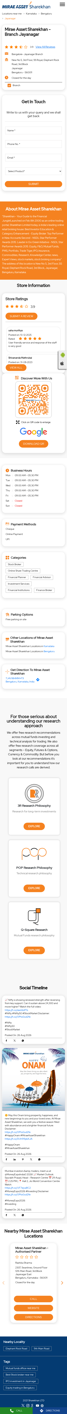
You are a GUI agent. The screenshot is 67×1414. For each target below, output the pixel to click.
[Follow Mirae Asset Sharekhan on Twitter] (23, 1406)
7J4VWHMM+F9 (15, 678)
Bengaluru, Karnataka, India (20, 681)
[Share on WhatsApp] (22, 1041)
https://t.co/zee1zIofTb (16, 1010)
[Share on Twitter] (15, 1041)
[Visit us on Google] (33, 1406)
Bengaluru (46, 13)
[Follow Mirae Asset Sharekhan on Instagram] (28, 1406)
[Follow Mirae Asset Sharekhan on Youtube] (38, 1406)
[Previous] (4, 1283)
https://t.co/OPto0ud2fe (18, 1016)
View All (16, 367)
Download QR (33, 444)
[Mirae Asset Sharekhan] (26, 4)
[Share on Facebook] (7, 1041)
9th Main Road (41, 1348)
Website (34, 1308)
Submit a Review (21, 316)
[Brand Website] (43, 1406)
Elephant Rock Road (16, 1348)
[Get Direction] (38, 680)
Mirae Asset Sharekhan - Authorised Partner (31, 1250)
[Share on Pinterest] (23, 1160)
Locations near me (12, 13)
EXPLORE (34, 826)
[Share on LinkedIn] (15, 1160)
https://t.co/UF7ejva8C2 (18, 1188)
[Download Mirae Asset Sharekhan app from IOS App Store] (62, 363)
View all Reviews (45, 47)
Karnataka (31, 13)
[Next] (63, 1283)
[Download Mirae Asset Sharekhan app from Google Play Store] (62, 355)
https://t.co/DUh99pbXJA (18, 1138)
